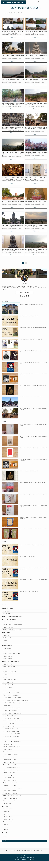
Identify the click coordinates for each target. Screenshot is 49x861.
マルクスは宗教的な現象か (10, 726)
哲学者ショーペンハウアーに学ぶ (10, 782)
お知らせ (5, 640)
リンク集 (5, 832)
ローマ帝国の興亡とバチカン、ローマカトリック (13, 788)
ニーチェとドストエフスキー (9, 757)
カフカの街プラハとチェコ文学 (10, 785)
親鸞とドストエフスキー (8, 664)
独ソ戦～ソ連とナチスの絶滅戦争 (11, 710)
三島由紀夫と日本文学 (8, 744)
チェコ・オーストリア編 (8, 816)
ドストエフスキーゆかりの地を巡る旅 (11, 695)
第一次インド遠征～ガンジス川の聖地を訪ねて (13, 622)
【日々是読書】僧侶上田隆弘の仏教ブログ (13, 2)
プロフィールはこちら (24, 292)
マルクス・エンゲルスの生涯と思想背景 (12, 733)
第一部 (6, 674)
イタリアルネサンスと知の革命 (10, 790)
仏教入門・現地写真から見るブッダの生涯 (12, 616)
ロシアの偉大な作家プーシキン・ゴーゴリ (12, 746)
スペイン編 (6, 824)
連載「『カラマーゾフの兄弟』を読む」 (11, 666)
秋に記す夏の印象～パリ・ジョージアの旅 (13, 697)
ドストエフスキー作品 (9, 682)
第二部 (6, 677)
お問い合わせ (31, 857)
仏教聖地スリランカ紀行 (8, 627)
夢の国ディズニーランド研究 (9, 800)
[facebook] (20, 296)
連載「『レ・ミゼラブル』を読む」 (11, 671)
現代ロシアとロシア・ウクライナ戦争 (12, 718)
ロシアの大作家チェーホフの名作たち (11, 754)
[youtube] (26, 296)
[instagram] (24, 296)
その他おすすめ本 (7, 803)
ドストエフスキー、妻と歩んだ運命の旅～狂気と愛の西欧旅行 (16, 700)
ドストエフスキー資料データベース (11, 679)
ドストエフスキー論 (8, 687)
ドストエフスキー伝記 (9, 684)
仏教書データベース (7, 645)
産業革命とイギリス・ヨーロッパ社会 (12, 736)
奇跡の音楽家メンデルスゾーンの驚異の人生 (12, 795)
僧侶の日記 (6, 642)
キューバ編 (6, 829)
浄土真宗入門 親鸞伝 (8, 608)
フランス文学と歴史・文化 (9, 762)
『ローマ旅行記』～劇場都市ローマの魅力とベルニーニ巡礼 (16, 702)
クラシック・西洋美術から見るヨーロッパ (12, 798)
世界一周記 (5, 806)
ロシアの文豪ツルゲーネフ (9, 751)
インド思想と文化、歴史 (8, 648)
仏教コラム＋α (6, 632)
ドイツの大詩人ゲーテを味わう (10, 780)
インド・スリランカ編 (8, 613)
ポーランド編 (6, 814)
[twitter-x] (22, 296)
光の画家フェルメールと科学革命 (10, 793)
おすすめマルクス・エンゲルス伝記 (11, 728)
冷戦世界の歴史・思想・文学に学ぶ (11, 715)
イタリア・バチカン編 (8, 821)
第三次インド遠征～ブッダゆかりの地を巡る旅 (13, 629)
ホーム (16, 857)
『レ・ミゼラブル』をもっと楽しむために (12, 764)
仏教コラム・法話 (7, 637)
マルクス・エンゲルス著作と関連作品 (12, 731)
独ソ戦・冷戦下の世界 (8, 705)
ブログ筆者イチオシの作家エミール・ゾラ (12, 767)
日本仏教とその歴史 (8, 658)
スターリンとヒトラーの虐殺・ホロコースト (13, 713)
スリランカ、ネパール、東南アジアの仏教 (12, 653)
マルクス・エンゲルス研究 (9, 723)
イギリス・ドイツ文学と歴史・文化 (11, 769)
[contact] (28, 296)
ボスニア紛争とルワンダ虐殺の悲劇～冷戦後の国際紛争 (14, 720)
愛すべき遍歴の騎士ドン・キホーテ (11, 759)
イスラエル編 (6, 811)
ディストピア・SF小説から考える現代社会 (12, 741)
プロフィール (6, 635)
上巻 (5, 669)
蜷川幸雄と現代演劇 (8, 775)
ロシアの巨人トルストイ (8, 749)
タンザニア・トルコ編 (8, 808)
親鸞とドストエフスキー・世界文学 (11, 661)
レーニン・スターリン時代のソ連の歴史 (12, 708)
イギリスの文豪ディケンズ (9, 777)
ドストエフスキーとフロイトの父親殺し (12, 692)
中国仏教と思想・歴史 (8, 656)
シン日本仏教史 (6, 611)
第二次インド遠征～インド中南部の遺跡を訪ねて (13, 624)
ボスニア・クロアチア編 (8, 819)
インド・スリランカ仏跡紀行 (9, 619)
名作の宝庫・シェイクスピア (9, 772)
